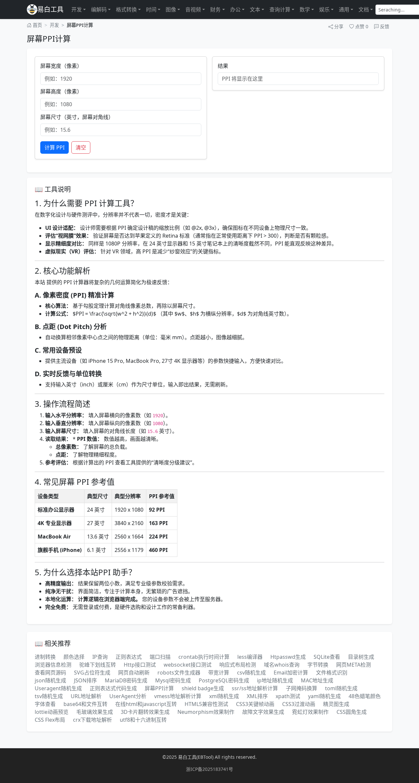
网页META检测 (353, 664)
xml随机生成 (224, 696)
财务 (215, 9)
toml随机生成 (341, 688)
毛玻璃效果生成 (94, 711)
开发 (76, 9)
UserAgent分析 (127, 696)
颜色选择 (74, 656)
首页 (36, 25)
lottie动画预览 (51, 711)
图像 (171, 9)
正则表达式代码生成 (113, 688)
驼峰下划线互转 (97, 664)
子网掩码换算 (301, 688)
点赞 (361, 26)
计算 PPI (54, 147)
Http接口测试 (140, 664)
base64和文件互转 (85, 704)
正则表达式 (129, 656)
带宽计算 (218, 672)
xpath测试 (288, 696)
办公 (235, 9)
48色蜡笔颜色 (365, 696)
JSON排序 (85, 680)
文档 (363, 9)
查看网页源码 (50, 672)
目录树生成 (361, 656)
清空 (81, 147)
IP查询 (100, 656)
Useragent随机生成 (58, 688)
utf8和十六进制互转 (143, 719)
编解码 (99, 9)
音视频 (193, 9)
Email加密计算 (291, 672)
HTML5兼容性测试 (206, 704)
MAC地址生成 (317, 680)
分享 (338, 26)
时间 (151, 9)
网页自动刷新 (134, 672)
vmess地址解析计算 (177, 696)
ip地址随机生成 (275, 680)
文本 (255, 9)
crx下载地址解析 (92, 719)
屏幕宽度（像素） (61, 65)
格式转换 (126, 9)
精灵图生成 (336, 704)
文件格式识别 (331, 672)
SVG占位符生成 (92, 672)
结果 (223, 65)
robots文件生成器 (178, 672)
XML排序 (257, 696)
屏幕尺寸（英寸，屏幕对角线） (77, 117)
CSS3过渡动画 (298, 704)
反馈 (384, 26)
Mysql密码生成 (173, 680)
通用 (344, 9)
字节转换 (317, 664)
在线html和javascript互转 (146, 704)
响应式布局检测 (237, 664)
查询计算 (279, 9)
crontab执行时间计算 (203, 656)
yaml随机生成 (324, 696)
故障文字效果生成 (263, 711)
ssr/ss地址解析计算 (255, 688)
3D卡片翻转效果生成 (145, 711)
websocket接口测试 (187, 664)
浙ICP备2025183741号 (209, 769)
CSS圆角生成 (352, 711)
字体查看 (45, 704)
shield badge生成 (203, 688)
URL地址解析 (86, 696)
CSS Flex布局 (50, 719)
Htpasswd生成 (288, 656)
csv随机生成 (251, 672)
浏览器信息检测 (53, 664)
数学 (305, 9)
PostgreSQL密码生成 (224, 680)
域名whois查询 (282, 664)
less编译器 (250, 656)
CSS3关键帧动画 (255, 704)
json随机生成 (50, 680)
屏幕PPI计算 (159, 688)
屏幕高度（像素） (61, 91)
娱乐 (324, 9)
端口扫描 (160, 656)
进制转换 (45, 656)
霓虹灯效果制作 (310, 711)
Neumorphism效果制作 (205, 711)
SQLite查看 (327, 656)
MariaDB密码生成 (126, 680)
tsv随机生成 (49, 696)
